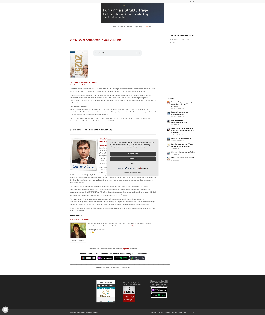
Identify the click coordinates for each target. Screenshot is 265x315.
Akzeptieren (133, 154)
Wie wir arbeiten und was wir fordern (183, 152)
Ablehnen (133, 159)
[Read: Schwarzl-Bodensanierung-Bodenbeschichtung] (168, 113)
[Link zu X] (190, 1)
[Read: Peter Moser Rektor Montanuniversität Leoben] (168, 121)
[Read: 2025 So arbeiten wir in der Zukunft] (168, 159)
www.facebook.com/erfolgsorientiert (128, 226)
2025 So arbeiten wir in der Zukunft (182, 158)
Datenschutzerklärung (135, 172)
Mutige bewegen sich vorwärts (181, 138)
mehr (133, 163)
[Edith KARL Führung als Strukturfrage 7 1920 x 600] (132, 13)
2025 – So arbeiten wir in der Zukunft (94, 129)
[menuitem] (119, 26)
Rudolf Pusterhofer (178, 108)
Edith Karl (176, 124)
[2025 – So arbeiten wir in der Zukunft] (79, 64)
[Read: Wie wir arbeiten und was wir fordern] (168, 153)
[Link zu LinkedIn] (193, 1)
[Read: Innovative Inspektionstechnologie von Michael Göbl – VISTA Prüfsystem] (168, 103)
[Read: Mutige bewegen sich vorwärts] (168, 139)
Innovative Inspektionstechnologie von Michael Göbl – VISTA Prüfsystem (182, 104)
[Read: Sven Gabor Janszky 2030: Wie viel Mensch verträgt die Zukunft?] (168, 145)
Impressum (126, 172)
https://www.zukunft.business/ (80, 219)
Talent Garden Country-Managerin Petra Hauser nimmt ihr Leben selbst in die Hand (183, 130)
